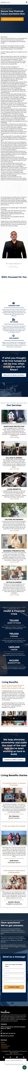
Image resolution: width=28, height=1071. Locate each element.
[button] (26, 2)
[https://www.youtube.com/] (24, 1057)
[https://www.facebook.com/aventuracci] (17, 1057)
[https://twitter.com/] (4, 1057)
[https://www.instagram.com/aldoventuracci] (11, 1057)
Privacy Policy (9, 1054)
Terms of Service (18, 1054)
